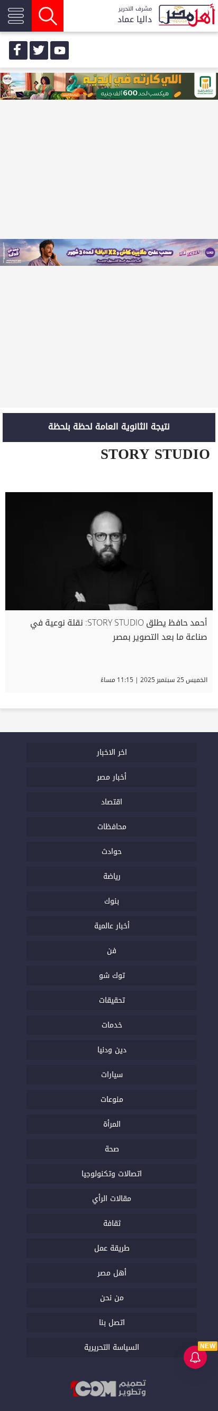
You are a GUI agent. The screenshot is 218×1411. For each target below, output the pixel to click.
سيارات (112, 1075)
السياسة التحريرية (111, 1347)
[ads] (109, 87)
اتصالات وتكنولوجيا (111, 1174)
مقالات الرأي (111, 1199)
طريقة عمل (112, 1248)
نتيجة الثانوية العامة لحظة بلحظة (109, 426)
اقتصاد (111, 802)
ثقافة (112, 1223)
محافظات (111, 827)
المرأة (112, 1124)
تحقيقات (112, 1000)
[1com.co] (109, 1388)
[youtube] (59, 50)
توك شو (112, 975)
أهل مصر (111, 1273)
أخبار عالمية (112, 926)
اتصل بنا (112, 1323)
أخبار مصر (111, 777)
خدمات (112, 1025)
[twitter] (39, 50)
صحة (112, 1149)
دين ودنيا (111, 1050)
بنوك (111, 901)
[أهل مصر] (186, 16)
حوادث (112, 851)
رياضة (112, 876)
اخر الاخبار (112, 752)
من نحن (112, 1298)
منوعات (112, 1099)
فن (111, 951)
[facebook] (18, 50)
